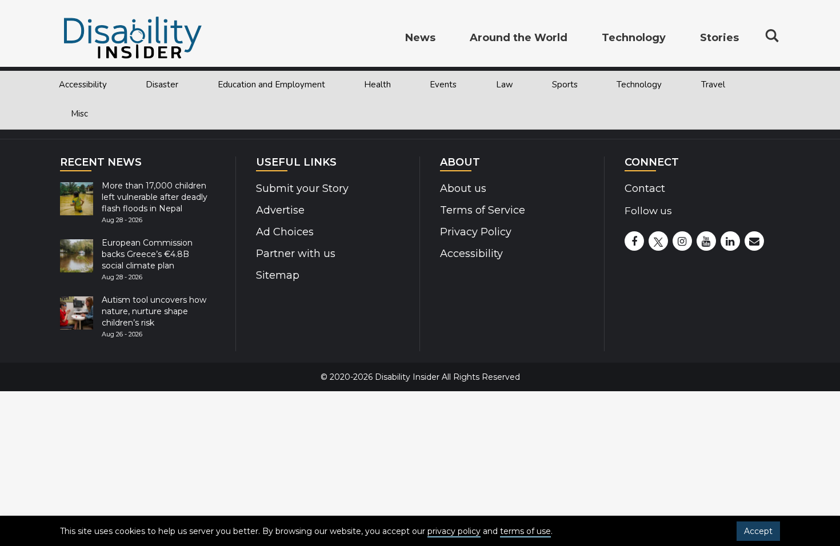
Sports (565, 84)
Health (377, 84)
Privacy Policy (475, 232)
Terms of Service (482, 210)
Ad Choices (285, 232)
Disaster (162, 84)
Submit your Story (302, 188)
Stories (719, 37)
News (420, 37)
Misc (79, 113)
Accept (758, 531)
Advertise (280, 210)
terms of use (525, 531)
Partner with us (295, 253)
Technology (639, 84)
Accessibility (83, 84)
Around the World (518, 37)
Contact (645, 188)
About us (463, 188)
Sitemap (277, 275)
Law (504, 84)
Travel (713, 84)
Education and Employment (271, 84)
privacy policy (454, 531)
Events (443, 84)
